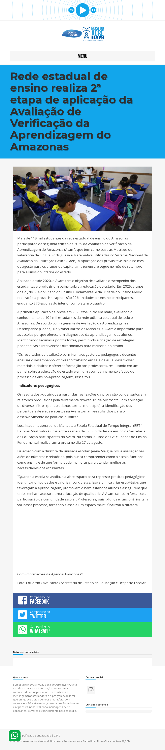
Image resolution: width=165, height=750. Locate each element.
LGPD (57, 735)
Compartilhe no (40, 600)
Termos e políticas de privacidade (30, 735)
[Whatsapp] (15, 735)
